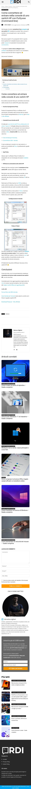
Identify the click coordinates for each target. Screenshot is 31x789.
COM (19, 183)
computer (24, 29)
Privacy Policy (6, 761)
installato (25, 158)
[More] (27, 321)
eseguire (7, 43)
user (25, 255)
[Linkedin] (16, 321)
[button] (2, 2)
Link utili (8, 89)
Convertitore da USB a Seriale (10, 292)
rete (3, 283)
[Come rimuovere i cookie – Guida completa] (6, 732)
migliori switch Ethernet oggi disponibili (14, 285)
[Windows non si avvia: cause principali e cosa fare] (15, 434)
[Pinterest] (9, 321)
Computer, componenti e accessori (8, 383)
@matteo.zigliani (10, 619)
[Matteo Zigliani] (2, 25)
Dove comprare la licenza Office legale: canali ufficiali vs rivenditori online (15, 480)
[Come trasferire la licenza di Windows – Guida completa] (15, 496)
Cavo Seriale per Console (10, 137)
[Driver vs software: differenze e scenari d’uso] (6, 720)
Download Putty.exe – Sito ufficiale (11, 301)
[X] (6, 321)
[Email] (20, 321)
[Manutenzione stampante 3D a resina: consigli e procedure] (6, 685)
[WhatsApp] (13, 321)
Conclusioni (6, 87)
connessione (5, 45)
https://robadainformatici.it (19, 332)
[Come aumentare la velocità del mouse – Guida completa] (15, 527)
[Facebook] (3, 321)
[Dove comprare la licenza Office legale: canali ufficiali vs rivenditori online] (15, 465)
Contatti (5, 759)
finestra (27, 251)
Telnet (21, 191)
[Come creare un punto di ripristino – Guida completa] (15, 371)
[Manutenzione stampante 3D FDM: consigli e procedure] (6, 708)
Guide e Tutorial (8, 6)
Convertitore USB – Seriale (10, 140)
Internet (21, 114)
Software (3, 477)
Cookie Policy (6, 764)
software (4, 50)
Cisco (15, 146)
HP (8, 31)
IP (24, 177)
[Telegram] (23, 321)
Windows (7, 313)
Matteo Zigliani (8, 24)
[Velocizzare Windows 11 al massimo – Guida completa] (15, 402)
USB (7, 132)
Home (3, 6)
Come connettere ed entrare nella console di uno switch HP (15, 85)
